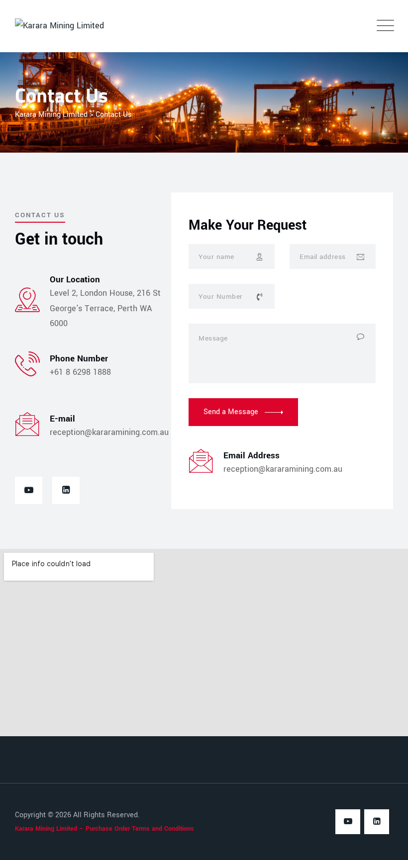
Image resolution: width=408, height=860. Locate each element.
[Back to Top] (387, 844)
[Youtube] (28, 490)
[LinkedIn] (66, 490)
